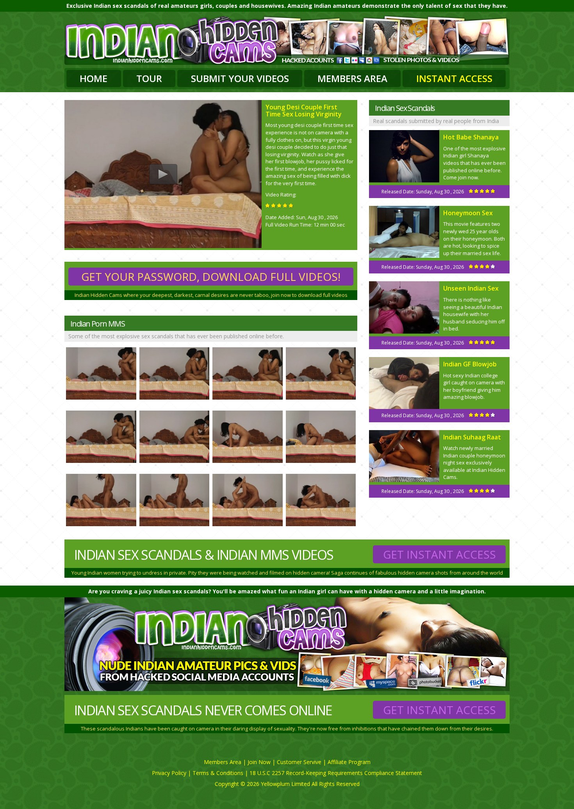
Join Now (259, 762)
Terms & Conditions (218, 773)
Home (93, 78)
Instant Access (454, 78)
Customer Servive (299, 762)
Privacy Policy (169, 773)
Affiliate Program (349, 762)
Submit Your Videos (240, 78)
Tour (149, 78)
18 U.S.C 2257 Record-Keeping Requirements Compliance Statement (336, 773)
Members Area (352, 78)
